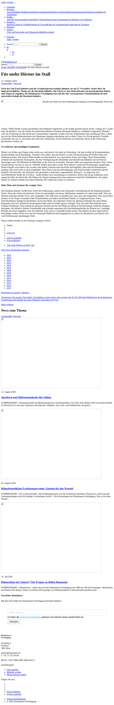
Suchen (44, 44)
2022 (9, 265)
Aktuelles (11, 67)
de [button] (8, 47)
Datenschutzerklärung (31, 617)
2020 (9, 270)
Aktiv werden (7, 2)
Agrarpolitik (21, 67)
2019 (9, 273)
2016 (9, 280)
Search (10, 44)
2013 (9, 288)
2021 (9, 268)
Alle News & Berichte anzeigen (15, 250)
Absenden (14, 622)
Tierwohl (17, 83)
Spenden (10, 37)
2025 (9, 258)
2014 (9, 285)
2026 (9, 255)
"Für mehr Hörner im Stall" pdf (20, 245)
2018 (9, 275)
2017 (9, 278)
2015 (9, 283)
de (13, 52)
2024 (9, 260)
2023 (9, 263)
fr (7, 49)
